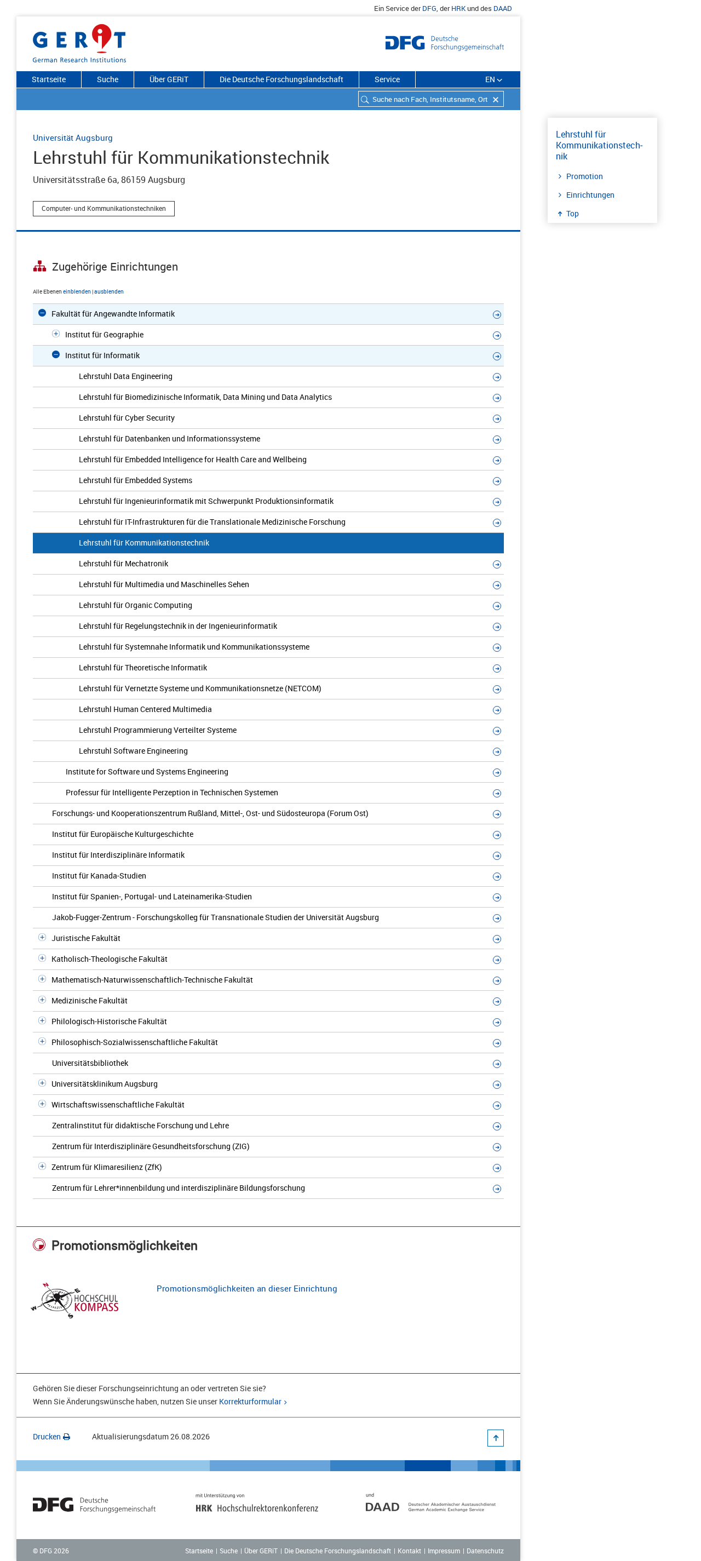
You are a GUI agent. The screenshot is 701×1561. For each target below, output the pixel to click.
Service (387, 79)
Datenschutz (485, 1550)
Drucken (47, 1436)
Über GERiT (169, 79)
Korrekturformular (250, 1401)
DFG (429, 8)
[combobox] (431, 99)
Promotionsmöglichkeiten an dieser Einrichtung (247, 1288)
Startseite (49, 79)
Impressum (444, 1550)
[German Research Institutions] (79, 41)
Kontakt (409, 1550)
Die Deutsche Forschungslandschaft (281, 79)
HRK (458, 8)
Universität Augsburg (73, 137)
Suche (107, 79)
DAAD (502, 8)
